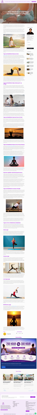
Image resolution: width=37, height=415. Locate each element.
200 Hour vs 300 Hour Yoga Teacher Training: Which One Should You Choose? (11, 363)
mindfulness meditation (21, 168)
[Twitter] (34, 1)
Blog (22, 1)
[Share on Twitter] (19, 333)
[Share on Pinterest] (22, 333)
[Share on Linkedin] (20, 333)
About (7, 1)
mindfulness (17, 224)
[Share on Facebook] (18, 333)
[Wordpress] (7, 409)
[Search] (33, 24)
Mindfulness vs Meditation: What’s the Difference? (32, 59)
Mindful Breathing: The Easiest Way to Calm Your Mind (32, 62)
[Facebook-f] (27, 42)
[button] (35, 413)
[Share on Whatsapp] (16, 333)
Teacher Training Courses (13, 1)
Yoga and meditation (5, 55)
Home (6, 1)
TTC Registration (28, 1)
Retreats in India (19, 1)
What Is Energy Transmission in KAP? (31, 69)
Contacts (9, 1)
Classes (17, 1)
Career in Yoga (24, 1)
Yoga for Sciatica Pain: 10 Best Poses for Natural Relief (32, 66)
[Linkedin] (35, 1)
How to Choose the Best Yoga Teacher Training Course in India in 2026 (31, 54)
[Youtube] (33, 1)
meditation (8, 24)
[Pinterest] (6, 409)
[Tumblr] (5, 409)
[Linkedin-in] (29, 42)
